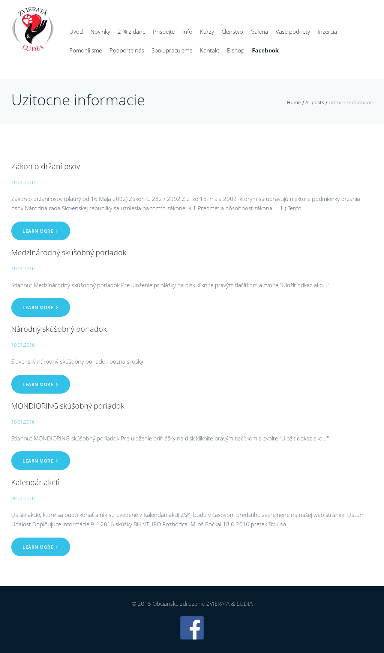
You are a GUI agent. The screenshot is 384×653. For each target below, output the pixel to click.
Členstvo (232, 31)
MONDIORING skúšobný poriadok (67, 406)
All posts (314, 102)
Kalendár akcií (35, 482)
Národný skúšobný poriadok (59, 329)
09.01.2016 (22, 498)
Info (187, 31)
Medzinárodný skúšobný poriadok (68, 252)
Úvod (76, 31)
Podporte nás (127, 50)
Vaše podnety (293, 31)
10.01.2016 (22, 182)
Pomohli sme (85, 50)
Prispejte (164, 31)
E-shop (235, 50)
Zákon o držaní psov (45, 166)
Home (294, 102)
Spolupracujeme (172, 50)
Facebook (265, 50)
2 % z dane (132, 31)
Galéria (259, 31)
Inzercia (327, 31)
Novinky (100, 31)
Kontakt (209, 50)
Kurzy (207, 31)
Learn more (37, 231)
